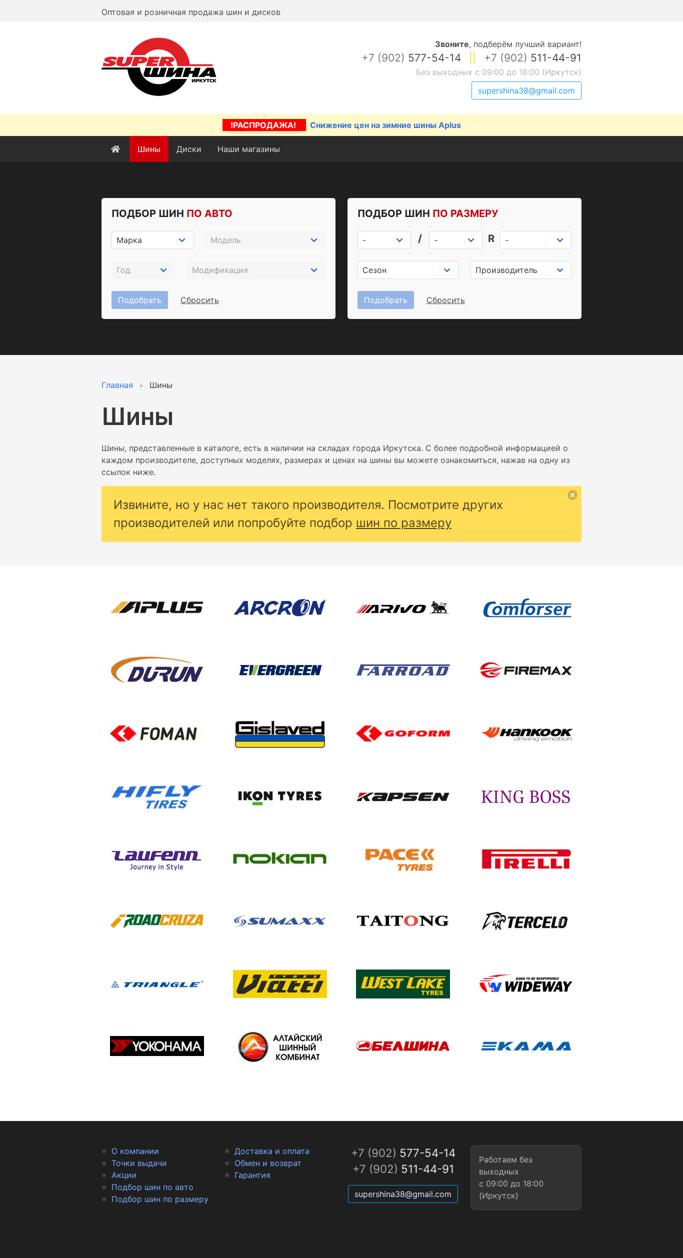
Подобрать (140, 300)
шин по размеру (404, 523)
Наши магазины (249, 149)
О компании (135, 1151)
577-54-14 (411, 58)
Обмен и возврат (268, 1163)
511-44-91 (533, 58)
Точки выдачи (139, 1163)
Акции (124, 1175)
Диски (189, 149)
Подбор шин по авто (153, 1187)
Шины (149, 149)
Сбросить (199, 300)
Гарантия (252, 1175)
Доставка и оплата (272, 1151)
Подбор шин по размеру (160, 1199)
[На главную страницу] (159, 96)
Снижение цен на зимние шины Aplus (345, 125)
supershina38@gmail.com (526, 91)
